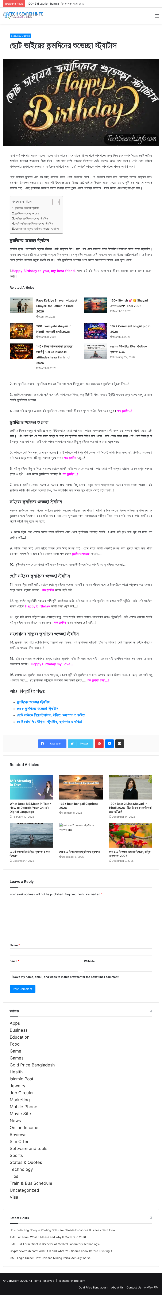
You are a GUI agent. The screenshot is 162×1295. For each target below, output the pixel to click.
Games (16, 1058)
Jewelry (17, 1085)
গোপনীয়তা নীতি (151, 1287)
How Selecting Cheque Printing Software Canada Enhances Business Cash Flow (62, 1230)
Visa (14, 1197)
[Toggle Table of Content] (54, 202)
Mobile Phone (23, 1106)
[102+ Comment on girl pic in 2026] (95, 331)
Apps (15, 1023)
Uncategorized (24, 1190)
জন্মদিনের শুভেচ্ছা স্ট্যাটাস (27, 208)
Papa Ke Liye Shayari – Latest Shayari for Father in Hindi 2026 (56, 306)
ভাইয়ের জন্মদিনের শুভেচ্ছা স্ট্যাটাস (31, 218)
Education (20, 1037)
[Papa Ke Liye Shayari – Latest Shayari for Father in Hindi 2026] (21, 305)
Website (89, 961)
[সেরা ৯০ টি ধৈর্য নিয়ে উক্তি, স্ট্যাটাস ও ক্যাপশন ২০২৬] (95, 351)
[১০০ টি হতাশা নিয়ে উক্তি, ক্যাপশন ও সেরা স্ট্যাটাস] (31, 835)
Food (15, 1044)
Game (15, 1051)
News (15, 1120)
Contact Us (134, 1287)
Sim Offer (19, 1141)
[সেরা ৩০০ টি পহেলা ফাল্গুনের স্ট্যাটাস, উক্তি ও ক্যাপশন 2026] (130, 835)
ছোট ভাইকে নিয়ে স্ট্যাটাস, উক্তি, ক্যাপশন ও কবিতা (51, 715)
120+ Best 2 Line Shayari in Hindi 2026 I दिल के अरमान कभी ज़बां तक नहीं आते (130, 807)
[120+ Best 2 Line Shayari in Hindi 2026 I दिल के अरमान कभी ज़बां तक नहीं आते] (130, 787)
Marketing (20, 1099)
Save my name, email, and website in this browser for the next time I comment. (66, 977)
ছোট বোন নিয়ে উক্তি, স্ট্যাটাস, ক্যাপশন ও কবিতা (49, 721)
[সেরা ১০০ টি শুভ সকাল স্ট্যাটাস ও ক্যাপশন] (81, 835)
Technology (21, 1169)
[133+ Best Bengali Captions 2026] (81, 787)
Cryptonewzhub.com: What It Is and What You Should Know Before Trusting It (61, 1251)
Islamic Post (21, 1078)
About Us (117, 1287)
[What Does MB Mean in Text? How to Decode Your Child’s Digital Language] (31, 787)
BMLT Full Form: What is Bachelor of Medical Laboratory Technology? (55, 1244)
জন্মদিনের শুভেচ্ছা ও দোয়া (27, 213)
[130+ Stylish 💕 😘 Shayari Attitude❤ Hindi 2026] (95, 305)
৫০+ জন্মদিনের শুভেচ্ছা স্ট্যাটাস (37, 708)
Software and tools (28, 1148)
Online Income (24, 1127)
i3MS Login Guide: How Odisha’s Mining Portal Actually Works (50, 1258)
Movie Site (20, 1113)
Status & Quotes (20, 35)
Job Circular (22, 1092)
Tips (14, 1176)
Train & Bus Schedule (31, 1183)
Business (18, 1030)
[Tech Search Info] (23, 16)
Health (16, 1071)
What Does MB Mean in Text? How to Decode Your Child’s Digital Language (30, 807)
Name (15, 945)
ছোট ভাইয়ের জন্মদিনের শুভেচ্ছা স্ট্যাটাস (34, 223)
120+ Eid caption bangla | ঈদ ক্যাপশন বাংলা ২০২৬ (55, 3)
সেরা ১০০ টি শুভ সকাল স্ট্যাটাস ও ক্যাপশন (79, 851)
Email (14, 961)
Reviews (18, 1134)
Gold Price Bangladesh (32, 1065)
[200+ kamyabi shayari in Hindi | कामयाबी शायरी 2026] (21, 331)
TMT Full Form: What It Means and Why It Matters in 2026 (48, 1237)
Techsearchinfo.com (71, 1280)
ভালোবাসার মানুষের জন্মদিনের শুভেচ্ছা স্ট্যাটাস (37, 228)
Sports (16, 1155)
